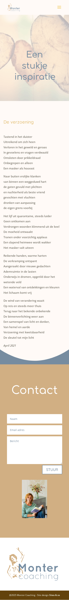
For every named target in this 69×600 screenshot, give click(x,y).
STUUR (52, 469)
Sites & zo (54, 595)
